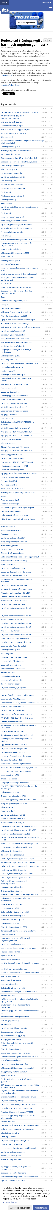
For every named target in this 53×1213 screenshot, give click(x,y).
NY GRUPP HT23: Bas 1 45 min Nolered (16, 771)
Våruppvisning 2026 (9, 169)
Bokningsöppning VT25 (10, 356)
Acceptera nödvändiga (20, 1208)
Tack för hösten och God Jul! (12, 822)
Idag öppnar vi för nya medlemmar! (15, 638)
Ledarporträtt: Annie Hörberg (13, 710)
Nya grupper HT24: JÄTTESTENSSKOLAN (17, 432)
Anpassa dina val (10, 1202)
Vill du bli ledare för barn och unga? (15, 428)
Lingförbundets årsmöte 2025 (13, 331)
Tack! (3, 297)
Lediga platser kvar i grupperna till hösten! (18, 1148)
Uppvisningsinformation (11, 308)
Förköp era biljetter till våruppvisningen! (17, 507)
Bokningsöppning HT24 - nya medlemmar (18, 492)
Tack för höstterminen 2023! (12, 619)
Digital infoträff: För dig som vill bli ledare (17, 695)
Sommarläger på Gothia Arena (13, 1173)
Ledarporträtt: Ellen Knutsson (13, 661)
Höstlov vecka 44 (8, 371)
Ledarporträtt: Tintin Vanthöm (13, 604)
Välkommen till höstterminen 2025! (15, 253)
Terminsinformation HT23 (11, 760)
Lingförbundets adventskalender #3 (16, 615)
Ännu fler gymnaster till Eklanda (14, 220)
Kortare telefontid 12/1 (10, 976)
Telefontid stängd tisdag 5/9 (12, 855)
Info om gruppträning (9, 1020)
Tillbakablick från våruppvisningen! (15, 129)
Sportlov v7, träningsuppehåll (13, 335)
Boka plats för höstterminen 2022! (15, 912)
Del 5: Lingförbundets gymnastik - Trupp (17, 858)
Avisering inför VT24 (9, 653)
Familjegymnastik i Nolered (12, 1039)
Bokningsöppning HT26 (10, 146)
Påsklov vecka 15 (8, 807)
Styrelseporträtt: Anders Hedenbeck (16, 642)
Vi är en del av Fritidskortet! (12, 184)
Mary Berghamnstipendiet (12, 1049)
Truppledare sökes (9, 779)
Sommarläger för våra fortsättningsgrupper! (19, 162)
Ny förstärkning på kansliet (12, 232)
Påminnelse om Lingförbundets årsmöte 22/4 (19, 1056)
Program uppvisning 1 (10, 504)
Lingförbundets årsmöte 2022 (13, 944)
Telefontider (6, 1024)
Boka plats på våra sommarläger (14, 515)
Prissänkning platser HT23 (12, 676)
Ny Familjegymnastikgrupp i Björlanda (16, 224)
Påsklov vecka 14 (8, 526)
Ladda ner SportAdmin (10, 392)
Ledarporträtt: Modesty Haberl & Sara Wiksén (20, 703)
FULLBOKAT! (6, 283)
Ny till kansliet (6, 192)
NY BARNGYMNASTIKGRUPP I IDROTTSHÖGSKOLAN (12, 117)
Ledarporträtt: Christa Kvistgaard (14, 411)
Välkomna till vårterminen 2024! (14, 576)
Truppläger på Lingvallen (11, 1155)
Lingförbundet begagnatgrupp (13, 687)
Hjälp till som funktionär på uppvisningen (18, 519)
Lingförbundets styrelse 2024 (13, 538)
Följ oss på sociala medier (11, 952)
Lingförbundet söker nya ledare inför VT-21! (19, 1104)
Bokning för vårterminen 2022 (13, 988)
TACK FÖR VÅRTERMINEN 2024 (13, 488)
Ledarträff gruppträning (11, 665)
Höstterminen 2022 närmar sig (13, 870)
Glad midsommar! (8, 443)
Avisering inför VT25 (9, 359)
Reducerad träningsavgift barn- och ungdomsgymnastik (24, 42)
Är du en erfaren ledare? (11, 249)
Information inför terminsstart (13, 399)
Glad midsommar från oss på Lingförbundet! (19, 894)
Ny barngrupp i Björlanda (11, 173)
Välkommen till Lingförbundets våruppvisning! (20, 557)
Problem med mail (8, 388)
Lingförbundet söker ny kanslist (14, 1028)
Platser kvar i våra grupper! (12, 125)
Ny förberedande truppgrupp (13, 1035)
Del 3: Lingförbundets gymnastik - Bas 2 (17, 874)
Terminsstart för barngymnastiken (15, 1017)
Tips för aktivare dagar (10, 684)
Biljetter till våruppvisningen (12, 553)
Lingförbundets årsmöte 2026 (13, 177)
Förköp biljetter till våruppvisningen (15, 323)
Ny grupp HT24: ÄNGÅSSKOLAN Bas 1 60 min (19, 473)
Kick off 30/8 (6, 236)
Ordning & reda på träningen (13, 374)
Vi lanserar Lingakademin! (11, 530)
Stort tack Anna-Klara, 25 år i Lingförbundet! (19, 158)
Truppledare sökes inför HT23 (13, 796)
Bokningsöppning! (8, 199)
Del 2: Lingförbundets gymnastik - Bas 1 (17, 877)
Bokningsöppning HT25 (10, 260)
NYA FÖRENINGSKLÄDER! (11, 1060)
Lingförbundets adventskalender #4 (16, 608)
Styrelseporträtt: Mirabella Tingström (16, 623)
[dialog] (26, 1198)
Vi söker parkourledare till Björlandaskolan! (19, 274)
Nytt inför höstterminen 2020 (12, 1180)
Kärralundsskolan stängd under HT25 (16, 239)
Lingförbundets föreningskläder (14, 403)
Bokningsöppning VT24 (10, 650)
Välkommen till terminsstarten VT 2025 (16, 342)
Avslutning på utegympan (11, 980)
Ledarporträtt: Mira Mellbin (12, 680)
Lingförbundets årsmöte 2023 (13, 815)
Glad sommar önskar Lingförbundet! (16, 763)
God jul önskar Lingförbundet (13, 188)
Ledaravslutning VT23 (10, 775)
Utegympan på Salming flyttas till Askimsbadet (20, 1125)
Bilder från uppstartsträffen (12, 731)
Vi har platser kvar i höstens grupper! (16, 228)
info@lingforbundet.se (10, 85)
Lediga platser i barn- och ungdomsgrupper (19, 948)
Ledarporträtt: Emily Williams (12, 458)
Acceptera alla (41, 1208)
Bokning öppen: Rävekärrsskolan (15, 395)
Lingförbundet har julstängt (12, 1100)
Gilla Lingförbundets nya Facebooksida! (17, 1129)
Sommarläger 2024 (8, 534)
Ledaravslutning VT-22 (10, 908)
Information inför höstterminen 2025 (16, 287)
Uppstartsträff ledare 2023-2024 (14, 744)
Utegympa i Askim (8, 1136)
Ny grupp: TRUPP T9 (9, 414)
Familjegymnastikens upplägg (13, 752)
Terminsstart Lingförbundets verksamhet (18, 862)
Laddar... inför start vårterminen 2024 (16, 596)
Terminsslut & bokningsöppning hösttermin (19, 931)
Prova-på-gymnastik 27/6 (11, 454)
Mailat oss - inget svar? (10, 631)
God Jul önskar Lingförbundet (13, 346)
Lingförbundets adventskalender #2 (16, 627)
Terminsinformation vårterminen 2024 (16, 589)
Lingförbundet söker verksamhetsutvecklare (19, 363)
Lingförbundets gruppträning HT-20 (15, 1140)
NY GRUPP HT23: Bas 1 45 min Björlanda (17, 718)
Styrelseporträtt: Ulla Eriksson (13, 668)
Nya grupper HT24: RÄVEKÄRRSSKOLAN (17, 451)
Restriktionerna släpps (10, 959)
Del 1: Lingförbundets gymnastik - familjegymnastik (14, 882)
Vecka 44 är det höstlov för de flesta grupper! (19, 843)
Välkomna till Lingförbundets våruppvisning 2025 (21, 327)
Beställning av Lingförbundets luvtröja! (17, 1108)
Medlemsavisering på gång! (12, 196)
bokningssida (6, 75)
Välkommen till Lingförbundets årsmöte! (17, 1068)
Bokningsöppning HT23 (10, 792)
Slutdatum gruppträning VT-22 (13, 915)
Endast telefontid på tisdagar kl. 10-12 (16, 847)
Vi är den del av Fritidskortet (12, 122)
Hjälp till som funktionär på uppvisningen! (18, 319)
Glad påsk (5, 304)
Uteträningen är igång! (10, 1133)
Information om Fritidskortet (12, 217)
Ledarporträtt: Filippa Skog (12, 549)
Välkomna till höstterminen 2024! (14, 384)
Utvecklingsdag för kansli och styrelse (16, 714)
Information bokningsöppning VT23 (15, 834)
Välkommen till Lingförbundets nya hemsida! (19, 1176)
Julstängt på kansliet (9, 984)
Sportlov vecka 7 (8, 564)
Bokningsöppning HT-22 (11, 923)
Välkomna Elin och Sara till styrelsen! (16, 312)
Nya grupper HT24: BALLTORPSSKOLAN (17, 462)
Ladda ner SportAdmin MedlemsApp (16, 572)
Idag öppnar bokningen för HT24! (14, 466)
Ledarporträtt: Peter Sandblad (13, 646)
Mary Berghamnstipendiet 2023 (14, 541)
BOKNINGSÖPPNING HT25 (11, 264)
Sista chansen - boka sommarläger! (15, 477)
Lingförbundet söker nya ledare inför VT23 (18, 830)
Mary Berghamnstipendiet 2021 (14, 927)
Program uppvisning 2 (10, 500)
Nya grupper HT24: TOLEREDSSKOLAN (16, 435)
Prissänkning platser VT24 (11, 545)
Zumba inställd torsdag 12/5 (12, 919)
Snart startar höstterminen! (12, 1144)
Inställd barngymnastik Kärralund (15, 969)
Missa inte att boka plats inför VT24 (15, 593)
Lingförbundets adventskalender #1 (16, 634)
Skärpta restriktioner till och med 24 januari (18, 1097)
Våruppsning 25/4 (8, 181)
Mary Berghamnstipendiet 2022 (14, 803)
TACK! (3, 496)
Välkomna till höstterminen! (12, 851)
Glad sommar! (7, 137)
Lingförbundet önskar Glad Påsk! (14, 1064)
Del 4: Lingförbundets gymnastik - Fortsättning (20, 866)
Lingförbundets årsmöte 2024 (13, 568)
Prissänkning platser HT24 (12, 367)
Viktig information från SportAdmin (15, 338)
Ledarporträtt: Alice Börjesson (13, 699)
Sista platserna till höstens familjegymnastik (19, 767)
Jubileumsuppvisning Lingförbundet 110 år (18, 800)
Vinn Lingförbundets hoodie (12, 706)
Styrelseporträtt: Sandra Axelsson (15, 657)
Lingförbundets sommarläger (13, 1152)
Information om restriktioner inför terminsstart (20, 973)
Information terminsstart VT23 (13, 818)
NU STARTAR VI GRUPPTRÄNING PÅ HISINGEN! (19, 112)
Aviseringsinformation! (10, 154)
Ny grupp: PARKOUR (9, 481)
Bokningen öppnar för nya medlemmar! (17, 150)
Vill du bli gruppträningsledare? (14, 133)
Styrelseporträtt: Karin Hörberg (13, 560)
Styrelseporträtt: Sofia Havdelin (14, 600)
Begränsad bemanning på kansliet (15, 1053)
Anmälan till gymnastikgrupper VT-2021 (17, 1112)
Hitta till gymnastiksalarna (11, 721)
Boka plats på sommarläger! (12, 165)
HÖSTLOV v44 (6, 203)
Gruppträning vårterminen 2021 (14, 1072)
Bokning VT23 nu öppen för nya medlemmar (19, 826)
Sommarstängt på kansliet (12, 887)
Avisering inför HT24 (9, 485)
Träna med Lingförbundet (11, 891)
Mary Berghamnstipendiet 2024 (14, 316)
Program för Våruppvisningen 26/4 (15, 300)
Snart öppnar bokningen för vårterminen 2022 (20, 991)
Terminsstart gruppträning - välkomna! (17, 735)
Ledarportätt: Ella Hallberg (11, 439)
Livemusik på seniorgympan (12, 469)
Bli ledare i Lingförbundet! (11, 904)
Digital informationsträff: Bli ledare (15, 447)
